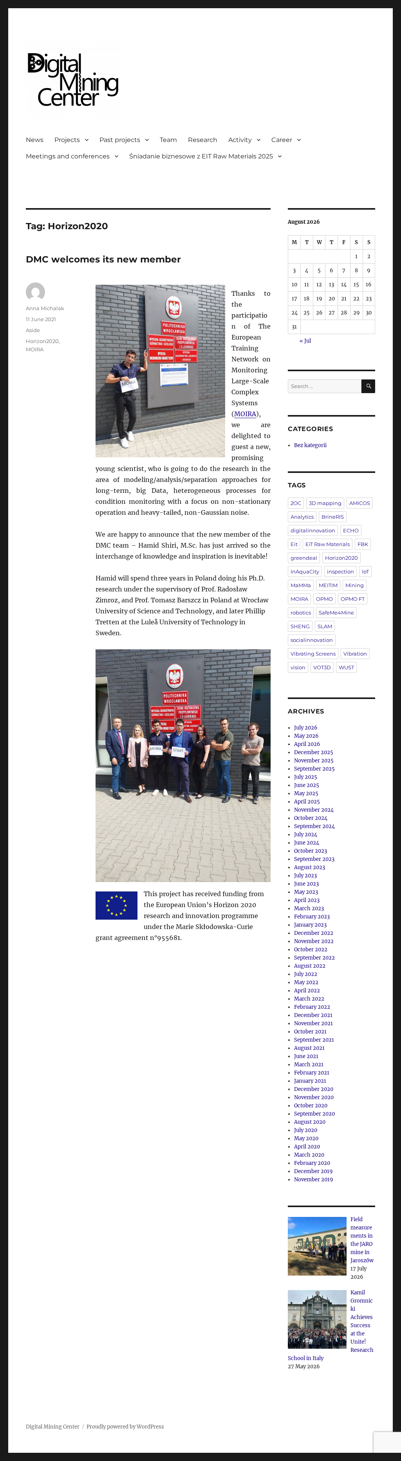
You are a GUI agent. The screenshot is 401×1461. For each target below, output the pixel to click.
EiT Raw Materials (327, 544)
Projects (67, 140)
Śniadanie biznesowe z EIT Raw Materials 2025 (201, 156)
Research (202, 140)
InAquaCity (305, 571)
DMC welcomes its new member (103, 259)
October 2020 (310, 1105)
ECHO (351, 530)
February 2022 (312, 1007)
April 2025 (307, 801)
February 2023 (312, 916)
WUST (346, 667)
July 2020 (305, 1130)
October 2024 (310, 818)
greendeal (304, 558)
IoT (365, 571)
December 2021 (313, 1015)
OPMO (324, 599)
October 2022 (310, 949)
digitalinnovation (313, 530)
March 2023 (309, 908)
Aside (33, 330)
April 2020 (307, 1146)
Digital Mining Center (52, 1426)
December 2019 (313, 1171)
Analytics (302, 517)
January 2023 (310, 925)
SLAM (325, 626)
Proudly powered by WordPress (125, 1426)
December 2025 (313, 752)
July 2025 (305, 777)
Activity (240, 140)
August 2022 (309, 966)
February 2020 (312, 1163)
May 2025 (306, 793)
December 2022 (313, 933)
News (34, 140)
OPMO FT (353, 599)
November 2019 (313, 1179)
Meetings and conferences (68, 156)
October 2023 (310, 851)
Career (281, 140)
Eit (294, 544)
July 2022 (305, 974)
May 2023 (306, 892)
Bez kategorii (310, 445)
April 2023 (307, 900)
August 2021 (309, 1048)
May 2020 (306, 1138)
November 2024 (314, 810)
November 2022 (314, 941)
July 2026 (306, 727)
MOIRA (245, 414)
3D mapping (325, 503)
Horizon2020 (42, 341)
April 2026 (307, 744)
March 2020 (309, 1155)
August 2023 (309, 867)
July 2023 (305, 875)
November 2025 (314, 760)
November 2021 (313, 1023)
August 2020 (309, 1122)
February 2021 (311, 1072)
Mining (354, 585)
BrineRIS (333, 517)
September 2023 (314, 859)
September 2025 (314, 769)
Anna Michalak (45, 308)
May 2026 (306, 736)
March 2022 (309, 999)
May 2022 (306, 982)
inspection (340, 571)
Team (168, 140)
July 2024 (305, 834)
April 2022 (307, 990)
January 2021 (310, 1081)
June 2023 (306, 884)
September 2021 (314, 1040)
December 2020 (313, 1089)
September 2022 (314, 957)
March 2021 (308, 1064)
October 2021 (310, 1031)
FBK (363, 544)
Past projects (119, 140)
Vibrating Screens (313, 654)
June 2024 (306, 842)
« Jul (305, 341)
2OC (296, 503)
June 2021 (306, 1056)
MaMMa (301, 585)
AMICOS (359, 503)
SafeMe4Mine (336, 612)
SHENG (300, 626)
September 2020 (314, 1114)
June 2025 (306, 785)
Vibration (355, 654)
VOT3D (322, 667)
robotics (301, 612)
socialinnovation (312, 640)
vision (298, 667)
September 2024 (314, 826)
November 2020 (314, 1097)
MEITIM (328, 585)
